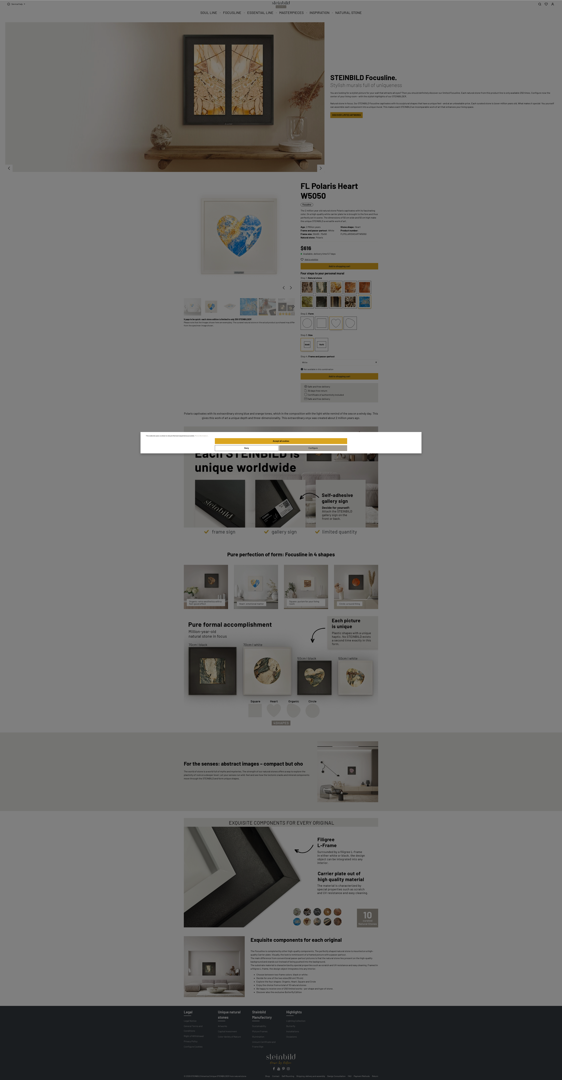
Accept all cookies (281, 441)
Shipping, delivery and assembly (310, 1076)
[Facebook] (274, 1069)
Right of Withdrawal (194, 1036)
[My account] (553, 4)
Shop (267, 1076)
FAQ (349, 1076)
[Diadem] (321, 301)
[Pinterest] (284, 1069)
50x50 (307, 345)
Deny (246, 448)
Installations (292, 1031)
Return (375, 1076)
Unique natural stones (229, 1014)
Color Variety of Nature (229, 1036)
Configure (313, 448)
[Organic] (350, 323)
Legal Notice (190, 1020)
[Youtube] (279, 1069)
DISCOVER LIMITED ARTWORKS (346, 115)
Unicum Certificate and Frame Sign (264, 1044)
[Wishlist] (546, 4)
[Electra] (364, 287)
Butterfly (290, 1026)
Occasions (291, 1036)
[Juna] (321, 287)
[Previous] (283, 287)
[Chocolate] (350, 301)
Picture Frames (260, 1031)
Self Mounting (288, 1076)
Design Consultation (336, 1076)
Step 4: (318, 356)
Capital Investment (227, 1031)
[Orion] (307, 287)
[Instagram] (288, 1069)
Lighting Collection (295, 1020)
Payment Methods (362, 1076)
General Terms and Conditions (193, 1028)
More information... (202, 436)
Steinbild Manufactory (262, 1014)
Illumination (258, 1036)
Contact (275, 1076)
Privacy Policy (190, 1041)
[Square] (321, 323)
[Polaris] (364, 301)
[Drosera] (350, 287)
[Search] (540, 4)
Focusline (307, 204)
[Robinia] (307, 301)
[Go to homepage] (281, 4)
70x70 (321, 345)
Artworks (222, 1026)
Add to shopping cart (339, 266)
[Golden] (335, 287)
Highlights (294, 1012)
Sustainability (259, 1026)
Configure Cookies (193, 1046)
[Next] (291, 287)
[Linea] (335, 301)
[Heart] (335, 323)
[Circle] (307, 323)
